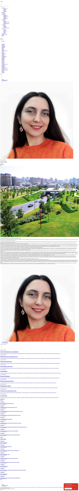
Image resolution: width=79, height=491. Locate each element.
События (3, 12)
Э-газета (1, 1)
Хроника (3, 45)
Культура (3, 47)
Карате (5, 32)
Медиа (4, 21)
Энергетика (5, 15)
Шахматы (3, 59)
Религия (5, 24)
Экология (5, 22)
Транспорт (5, 17)
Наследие (5, 26)
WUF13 (3, 35)
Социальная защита (6, 23)
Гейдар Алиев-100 (4, 34)
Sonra (75, 488)
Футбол (5, 29)
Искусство (5, 27)
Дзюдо (4, 31)
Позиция (5, 9)
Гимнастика (3, 61)
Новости (1, 400)
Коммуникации (6, 18)
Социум (5, 20)
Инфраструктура (4, 56)
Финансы (5, 16)
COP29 (3, 52)
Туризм (3, 62)
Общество (3, 19)
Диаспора (5, 11)
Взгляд (5, 10)
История (5, 25)
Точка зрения (5, 8)
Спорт (3, 28)
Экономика (3, 14)
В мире (3, 33)
